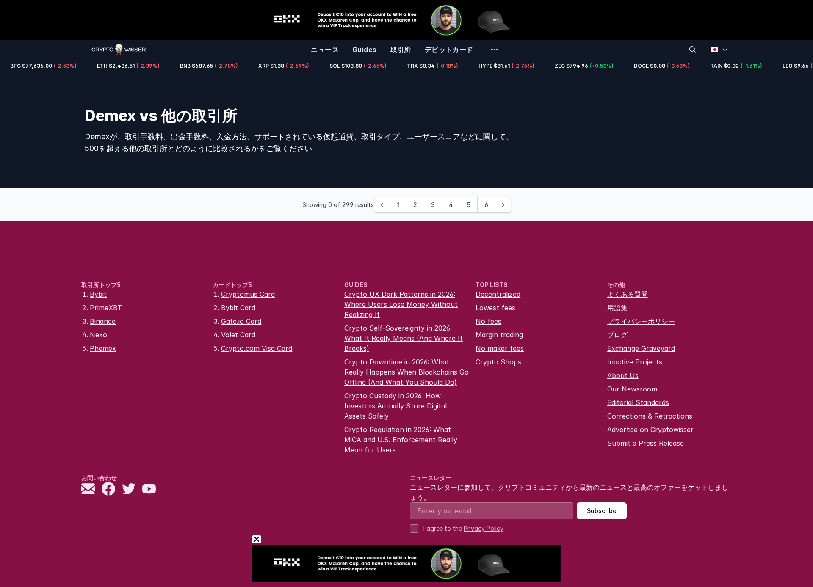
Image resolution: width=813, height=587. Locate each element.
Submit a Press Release (645, 443)
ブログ (617, 335)
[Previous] (382, 205)
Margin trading (499, 335)
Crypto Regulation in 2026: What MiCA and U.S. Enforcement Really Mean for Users (400, 439)
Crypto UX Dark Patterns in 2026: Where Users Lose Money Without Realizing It (401, 304)
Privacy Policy (483, 528)
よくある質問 (627, 294)
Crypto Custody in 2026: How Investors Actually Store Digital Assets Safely (395, 405)
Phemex (103, 348)
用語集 (617, 307)
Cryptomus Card (248, 294)
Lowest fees (495, 307)
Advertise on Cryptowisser (650, 429)
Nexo (98, 335)
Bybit (98, 294)
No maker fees (500, 348)
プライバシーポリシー (641, 321)
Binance (103, 321)
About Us (623, 375)
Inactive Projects (634, 362)
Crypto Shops (498, 362)
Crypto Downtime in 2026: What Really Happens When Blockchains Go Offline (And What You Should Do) (406, 372)
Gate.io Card (241, 321)
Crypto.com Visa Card (256, 348)
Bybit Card (238, 307)
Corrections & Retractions (649, 416)
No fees (488, 321)
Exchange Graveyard (641, 348)
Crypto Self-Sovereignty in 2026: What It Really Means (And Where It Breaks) (403, 338)
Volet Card (238, 335)
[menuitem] (325, 49)
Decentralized (498, 294)
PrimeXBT (106, 307)
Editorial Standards (638, 402)
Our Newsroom (632, 389)
